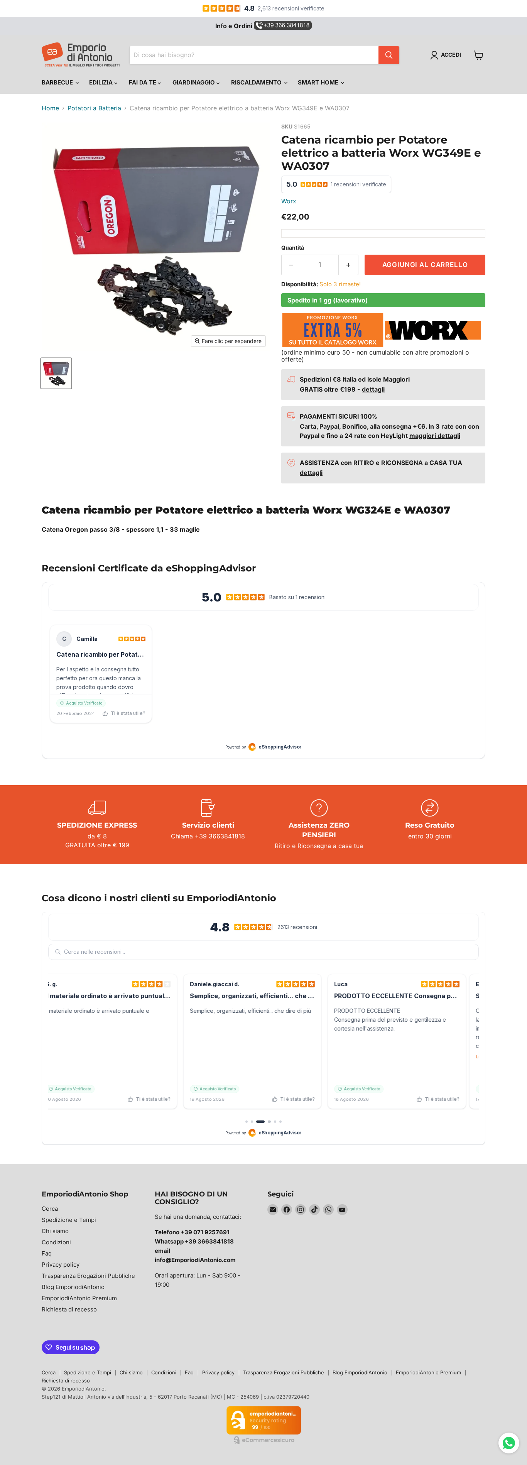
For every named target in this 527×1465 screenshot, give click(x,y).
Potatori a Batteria (94, 108)
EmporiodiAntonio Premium (79, 1298)
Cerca (50, 1208)
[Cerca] (388, 55)
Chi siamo (55, 1231)
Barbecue (58, 82)
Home (50, 108)
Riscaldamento (257, 82)
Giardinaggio (194, 82)
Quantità (292, 248)
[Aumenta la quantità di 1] (348, 265)
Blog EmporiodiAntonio (73, 1287)
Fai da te (143, 82)
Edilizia (101, 82)
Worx (288, 201)
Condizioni (56, 1242)
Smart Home (319, 82)
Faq (47, 1253)
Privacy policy (60, 1264)
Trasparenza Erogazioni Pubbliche (88, 1275)
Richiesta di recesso (69, 1309)
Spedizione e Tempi (69, 1219)
